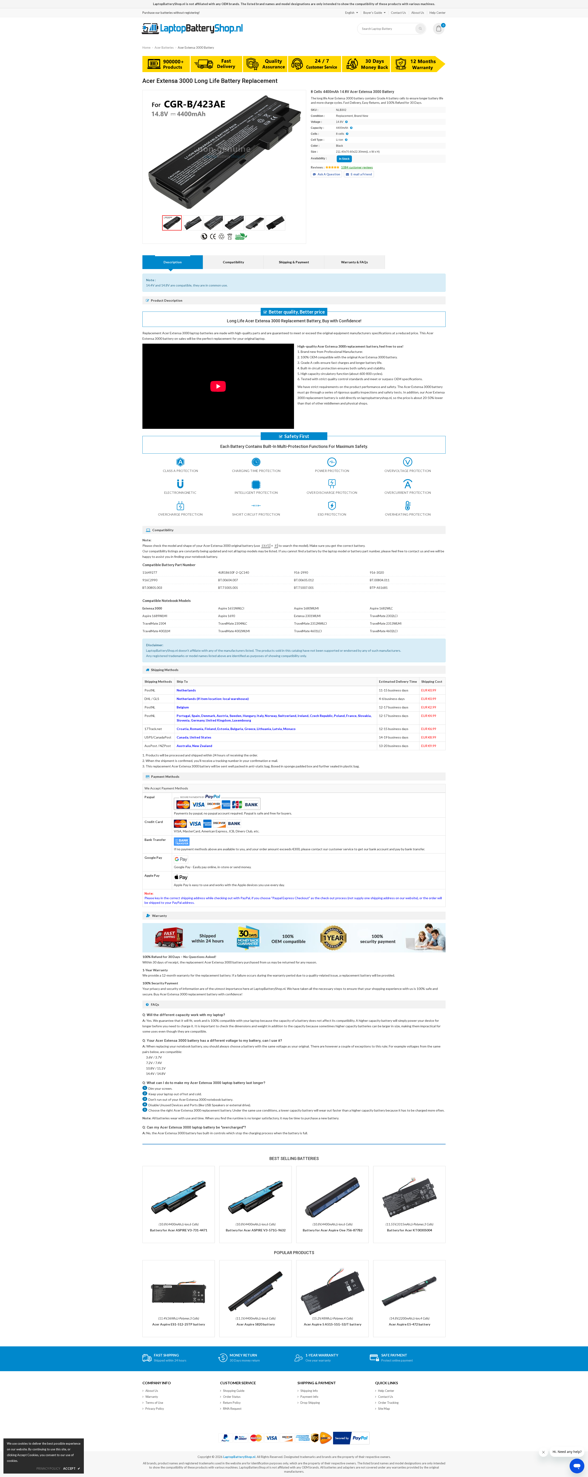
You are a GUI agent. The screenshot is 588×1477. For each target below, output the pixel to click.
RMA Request (232, 1408)
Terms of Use (154, 1402)
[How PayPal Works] (351, 1438)
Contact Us (398, 12)
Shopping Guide (233, 1391)
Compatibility (233, 262)
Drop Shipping (310, 1402)
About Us (417, 12)
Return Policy (232, 1402)
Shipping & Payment (294, 262)
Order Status (231, 1396)
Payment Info (309, 1396)
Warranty (151, 1396)
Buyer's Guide (372, 12)
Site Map (384, 1408)
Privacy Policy (154, 1408)
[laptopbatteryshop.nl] (192, 33)
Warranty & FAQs (354, 262)
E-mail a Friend (361, 174)
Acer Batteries (164, 47)
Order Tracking (388, 1402)
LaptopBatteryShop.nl (239, 1457)
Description (173, 262)
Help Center (438, 12)
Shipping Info (309, 1391)
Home (146, 47)
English (349, 12)
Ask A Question (329, 174)
